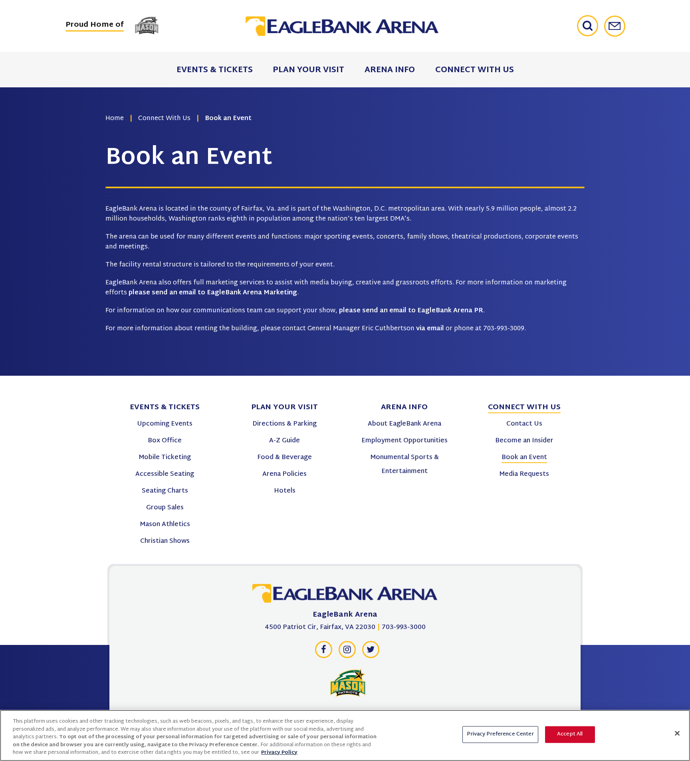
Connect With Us (164, 118)
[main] (345, 188)
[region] (345, 735)
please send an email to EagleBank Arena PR (411, 311)
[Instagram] (347, 651)
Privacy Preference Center (500, 734)
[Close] (677, 733)
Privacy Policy (279, 752)
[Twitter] (370, 651)
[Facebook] (323, 651)
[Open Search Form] (591, 26)
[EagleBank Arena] (342, 26)
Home (114, 118)
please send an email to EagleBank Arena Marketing (213, 293)
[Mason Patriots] (348, 682)
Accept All (570, 734)
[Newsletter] (615, 26)
